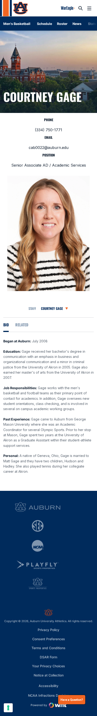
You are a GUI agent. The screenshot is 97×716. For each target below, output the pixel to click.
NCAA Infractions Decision (48, 695)
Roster (62, 24)
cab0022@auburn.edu (49, 147)
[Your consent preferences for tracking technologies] (8, 707)
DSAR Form (48, 657)
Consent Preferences (48, 639)
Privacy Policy (48, 630)
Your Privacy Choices (48, 666)
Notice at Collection (49, 675)
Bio (6, 325)
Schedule (44, 24)
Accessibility (48, 686)
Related (21, 325)
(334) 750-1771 (48, 130)
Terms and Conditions (48, 648)
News (77, 24)
